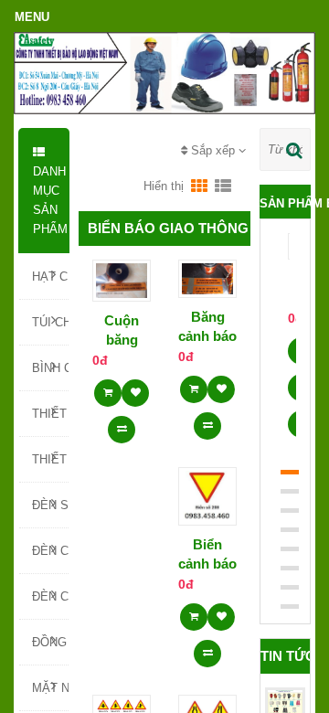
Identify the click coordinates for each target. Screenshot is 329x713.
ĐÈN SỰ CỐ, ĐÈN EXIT (50, 505)
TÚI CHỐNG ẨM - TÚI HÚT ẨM (50, 322)
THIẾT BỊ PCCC (50, 413)
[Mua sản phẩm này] (108, 386)
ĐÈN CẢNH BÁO (50, 551)
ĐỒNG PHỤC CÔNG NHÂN (50, 642)
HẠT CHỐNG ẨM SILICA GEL (50, 276)
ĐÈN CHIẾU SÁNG (50, 596)
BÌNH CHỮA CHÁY (50, 368)
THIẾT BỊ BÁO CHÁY (50, 459)
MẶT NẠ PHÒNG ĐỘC (50, 688)
